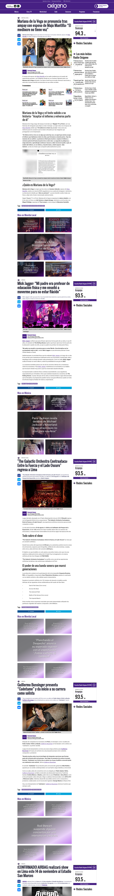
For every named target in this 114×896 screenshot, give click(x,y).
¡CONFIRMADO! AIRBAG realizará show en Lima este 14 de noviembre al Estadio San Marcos (58, 402)
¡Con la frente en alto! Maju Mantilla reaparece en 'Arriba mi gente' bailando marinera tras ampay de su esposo (56, 94)
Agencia (40, 205)
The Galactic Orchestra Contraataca (30, 607)
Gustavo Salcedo (33, 205)
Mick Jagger (56, 355)
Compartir (32, 210)
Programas (82, 12)
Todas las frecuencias (84, 38)
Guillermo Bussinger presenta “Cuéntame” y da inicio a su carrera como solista (30, 402)
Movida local (43, 12)
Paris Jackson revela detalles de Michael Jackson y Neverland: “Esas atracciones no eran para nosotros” (45, 425)
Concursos (68, 12)
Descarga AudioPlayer (56, 1)
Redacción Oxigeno (31, 70)
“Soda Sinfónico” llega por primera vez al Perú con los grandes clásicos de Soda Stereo (58, 446)
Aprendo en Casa (46, 1)
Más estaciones (67, 1)
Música (16, 12)
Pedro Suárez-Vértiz (36, 789)
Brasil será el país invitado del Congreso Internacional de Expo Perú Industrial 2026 (58, 224)
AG (43, 205)
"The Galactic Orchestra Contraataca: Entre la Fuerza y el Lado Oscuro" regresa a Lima (30, 224)
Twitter (59, 210)
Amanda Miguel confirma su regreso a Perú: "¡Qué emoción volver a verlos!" (58, 670)
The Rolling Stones (33, 383)
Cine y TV (29, 12)
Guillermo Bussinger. (50, 762)
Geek (56, 12)
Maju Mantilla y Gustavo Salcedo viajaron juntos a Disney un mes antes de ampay (56, 104)
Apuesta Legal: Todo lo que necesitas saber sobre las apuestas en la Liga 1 (90, 81)
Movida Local (25, 17)
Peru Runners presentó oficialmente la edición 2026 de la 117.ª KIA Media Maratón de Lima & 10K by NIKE (58, 269)
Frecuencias (96, 12)
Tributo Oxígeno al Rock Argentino (59, 853)
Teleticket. (44, 885)
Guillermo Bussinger (28, 700)
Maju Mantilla (41, 76)
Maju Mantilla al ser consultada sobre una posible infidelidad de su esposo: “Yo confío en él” (29, 104)
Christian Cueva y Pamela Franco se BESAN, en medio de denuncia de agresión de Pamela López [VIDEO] (91, 90)
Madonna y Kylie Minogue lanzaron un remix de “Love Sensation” (44, 246)
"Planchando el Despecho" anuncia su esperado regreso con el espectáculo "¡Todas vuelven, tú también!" (30, 269)
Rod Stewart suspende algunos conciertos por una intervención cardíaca (30, 446)
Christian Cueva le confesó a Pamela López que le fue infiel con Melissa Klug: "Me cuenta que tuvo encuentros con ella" (91, 64)
